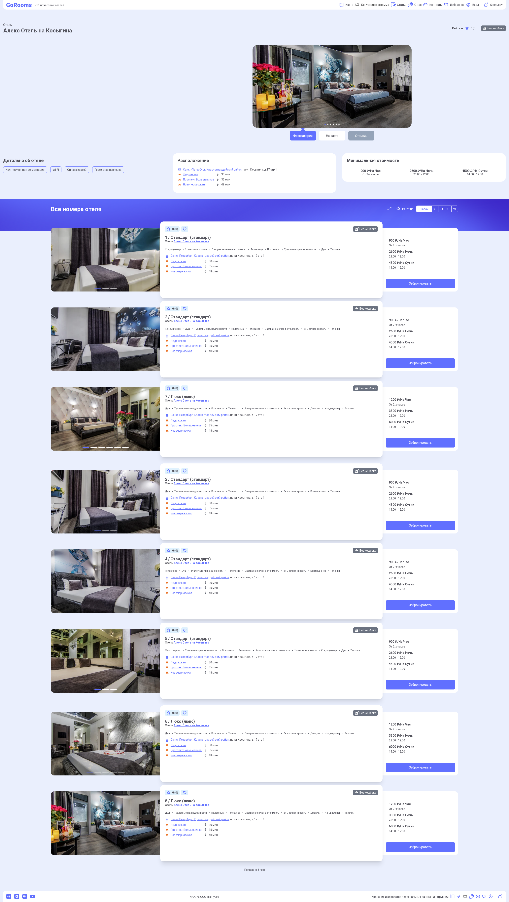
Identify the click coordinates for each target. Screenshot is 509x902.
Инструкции (441, 896)
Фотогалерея (303, 136)
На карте (332, 136)
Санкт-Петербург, (195, 169)
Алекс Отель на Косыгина (191, 241)
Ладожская (190, 174)
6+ (435, 209)
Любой (424, 209)
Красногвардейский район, (224, 169)
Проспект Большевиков (198, 179)
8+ (448, 209)
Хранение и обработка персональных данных (401, 896)
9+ (454, 209)
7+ (441, 209)
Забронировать (420, 283)
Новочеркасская (194, 184)
